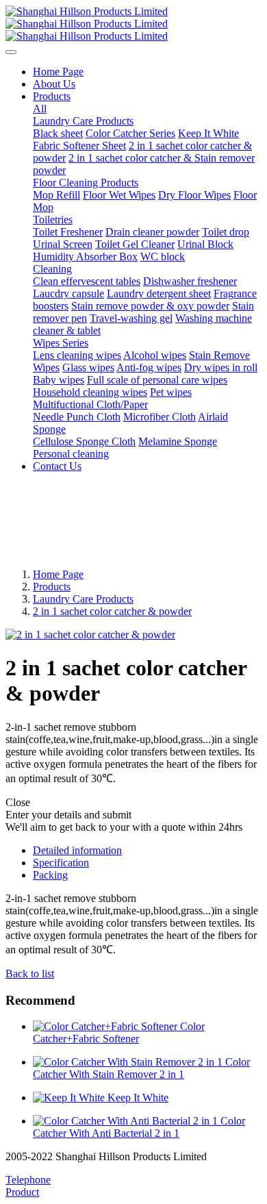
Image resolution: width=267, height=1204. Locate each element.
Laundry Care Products (83, 599)
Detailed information (77, 850)
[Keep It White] (70, 1097)
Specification (61, 862)
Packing (50, 875)
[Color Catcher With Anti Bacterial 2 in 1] (126, 1121)
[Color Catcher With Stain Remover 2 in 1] (129, 1062)
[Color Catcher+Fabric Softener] (106, 1026)
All (40, 108)
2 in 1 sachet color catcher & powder (112, 611)
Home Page (58, 71)
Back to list (29, 973)
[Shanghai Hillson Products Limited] (133, 23)
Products (52, 586)
